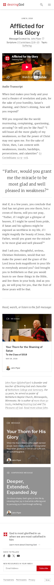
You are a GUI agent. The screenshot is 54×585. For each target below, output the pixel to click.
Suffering (27, 45)
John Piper (10, 382)
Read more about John (36, 407)
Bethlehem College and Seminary (25, 389)
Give (48, 580)
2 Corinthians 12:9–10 (28, 42)
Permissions (21, 580)
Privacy (32, 580)
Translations (8, 580)
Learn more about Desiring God (23, 544)
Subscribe (43, 568)
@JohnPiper (24, 382)
